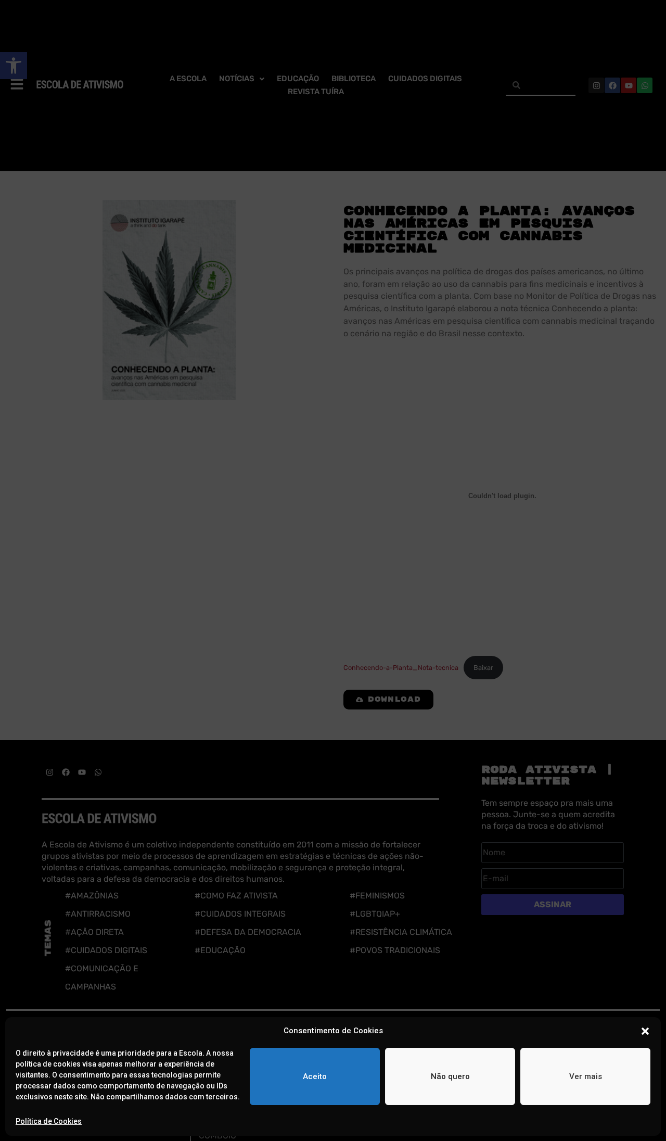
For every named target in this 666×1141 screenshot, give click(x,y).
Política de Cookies (49, 1121)
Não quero (450, 1076)
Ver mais (585, 1076)
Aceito (315, 1076)
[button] (645, 1031)
